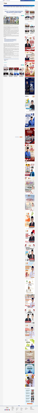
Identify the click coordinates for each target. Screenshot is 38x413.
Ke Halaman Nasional (30, 21)
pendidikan (13, 408)
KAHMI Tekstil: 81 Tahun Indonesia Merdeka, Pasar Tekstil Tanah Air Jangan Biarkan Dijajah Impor (32, 19)
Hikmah (25, 409)
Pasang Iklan (31, 408)
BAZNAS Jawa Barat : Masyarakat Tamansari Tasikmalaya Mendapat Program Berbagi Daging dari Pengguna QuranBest (27, 28)
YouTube (10, 410)
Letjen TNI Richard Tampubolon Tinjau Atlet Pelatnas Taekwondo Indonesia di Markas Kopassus (27, 14)
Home (4, 0)
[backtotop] (19, 406)
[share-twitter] (22, 15)
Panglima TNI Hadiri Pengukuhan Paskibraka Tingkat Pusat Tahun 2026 (27, 19)
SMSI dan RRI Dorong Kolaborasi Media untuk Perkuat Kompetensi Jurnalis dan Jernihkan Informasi (28, 398)
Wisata (21, 409)
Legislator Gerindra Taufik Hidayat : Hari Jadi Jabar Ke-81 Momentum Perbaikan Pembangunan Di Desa (28, 401)
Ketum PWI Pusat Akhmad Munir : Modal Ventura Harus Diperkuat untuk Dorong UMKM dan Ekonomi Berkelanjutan (32, 14)
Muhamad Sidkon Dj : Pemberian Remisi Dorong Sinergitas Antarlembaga (27, 33)
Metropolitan (22, 408)
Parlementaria (5, 62)
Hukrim (12, 409)
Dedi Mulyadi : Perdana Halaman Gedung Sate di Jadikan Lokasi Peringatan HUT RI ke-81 (32, 33)
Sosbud (16, 408)
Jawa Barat (26, 23)
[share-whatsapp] (23, 15)
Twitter (8, 410)
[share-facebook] (21, 15)
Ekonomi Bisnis (26, 408)
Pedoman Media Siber (32, 409)
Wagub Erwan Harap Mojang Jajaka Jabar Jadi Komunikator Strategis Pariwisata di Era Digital (32, 28)
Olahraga (17, 409)
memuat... (5, 60)
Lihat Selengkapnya (29, 403)
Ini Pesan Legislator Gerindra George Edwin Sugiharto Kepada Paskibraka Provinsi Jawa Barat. (28, 396)
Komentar (5, 15)
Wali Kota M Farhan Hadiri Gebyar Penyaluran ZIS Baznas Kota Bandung (28, 393)
